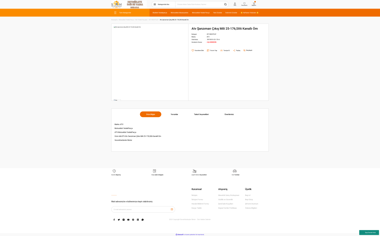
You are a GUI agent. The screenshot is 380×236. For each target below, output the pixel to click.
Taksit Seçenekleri (201, 114)
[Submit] (172, 209)
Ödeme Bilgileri (251, 208)
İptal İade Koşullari (225, 204)
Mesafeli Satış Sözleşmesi (228, 195)
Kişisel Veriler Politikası (227, 208)
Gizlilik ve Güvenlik (225, 199)
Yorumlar (174, 114)
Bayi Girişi (249, 199)
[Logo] (129, 4)
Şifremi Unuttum (251, 204)
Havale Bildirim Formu (200, 204)
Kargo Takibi (197, 208)
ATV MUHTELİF (211, 34)
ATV (208, 37)
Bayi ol (247, 195)
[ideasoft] (180, 235)
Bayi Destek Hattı (370, 232)
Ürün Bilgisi (150, 114)
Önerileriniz (229, 114)
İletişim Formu (197, 199)
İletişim (194, 195)
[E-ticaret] (190, 235)
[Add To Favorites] (198, 50)
